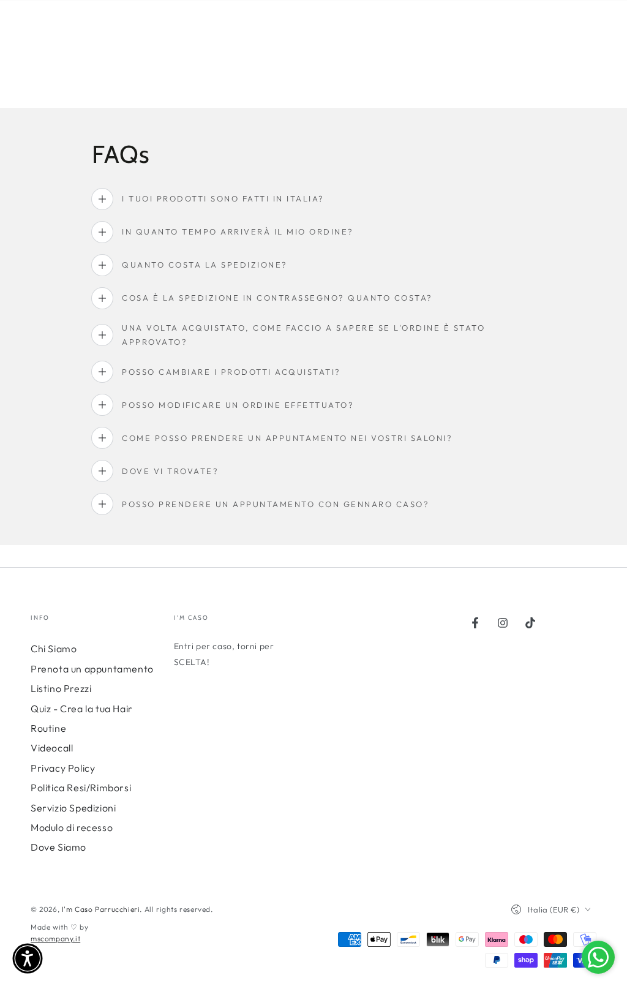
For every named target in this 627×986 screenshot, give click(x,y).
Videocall (52, 748)
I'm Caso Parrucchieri (101, 909)
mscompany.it (55, 938)
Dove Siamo (58, 847)
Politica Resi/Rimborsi (81, 787)
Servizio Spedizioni (73, 808)
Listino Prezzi (61, 688)
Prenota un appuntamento (92, 669)
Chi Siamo (54, 648)
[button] (27, 958)
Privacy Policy (63, 768)
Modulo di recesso (72, 827)
